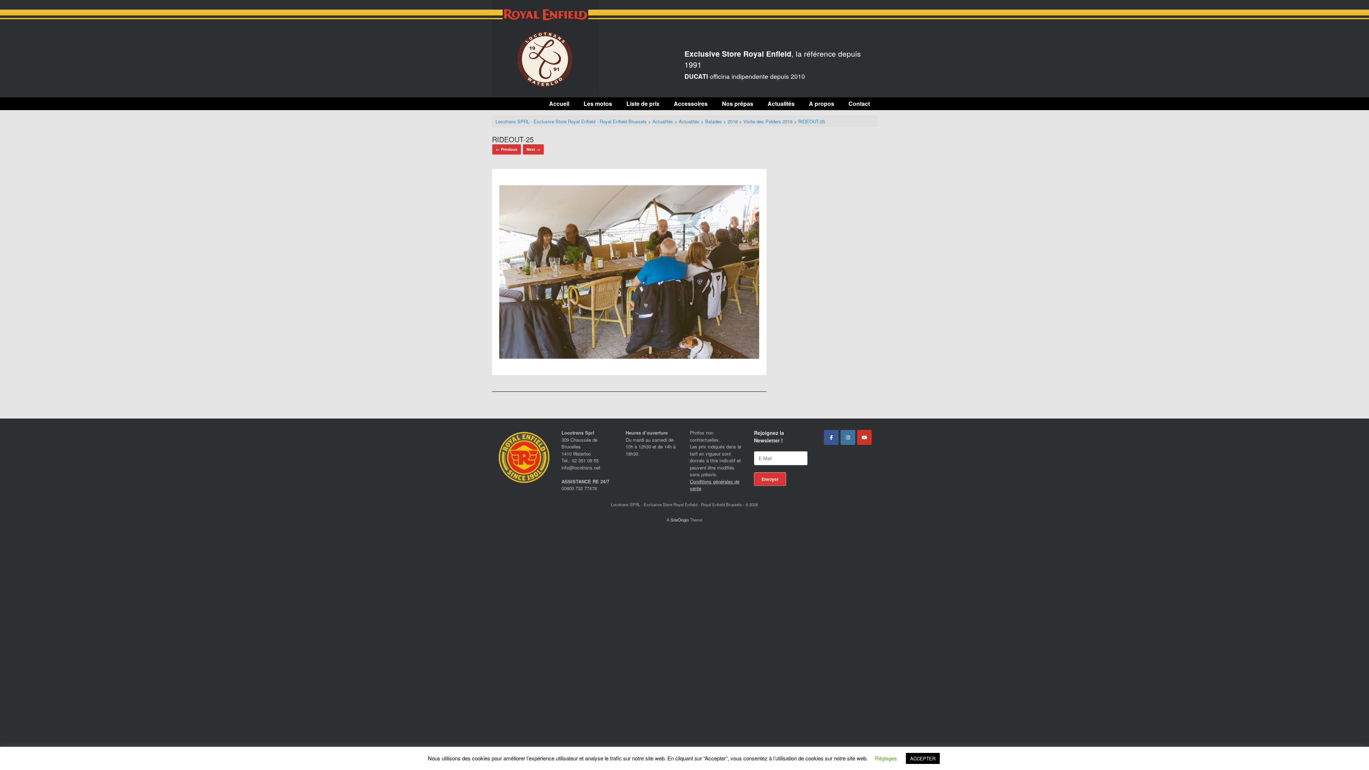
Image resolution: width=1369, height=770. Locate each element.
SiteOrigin (680, 520)
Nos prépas (737, 103)
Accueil (559, 103)
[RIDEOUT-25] (629, 373)
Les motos (598, 103)
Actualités (781, 103)
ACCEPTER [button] (922, 758)
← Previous (506, 149)
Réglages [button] (886, 758)
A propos (821, 103)
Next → (533, 149)
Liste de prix (643, 103)
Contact (859, 103)
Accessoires (691, 103)
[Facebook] (831, 437)
